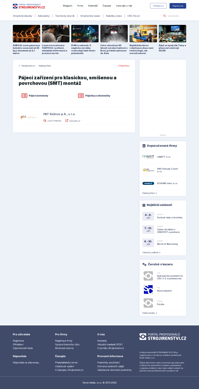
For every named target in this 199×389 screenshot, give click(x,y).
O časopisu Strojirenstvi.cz (69, 369)
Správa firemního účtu (67, 344)
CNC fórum (133, 15)
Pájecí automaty (38, 95)
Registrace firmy (63, 340)
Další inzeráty (148, 313)
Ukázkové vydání (64, 366)
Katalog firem (45, 65)
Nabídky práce (114, 15)
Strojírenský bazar (90, 15)
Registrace (18, 340)
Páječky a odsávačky (97, 95)
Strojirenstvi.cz (28, 65)
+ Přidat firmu (123, 65)
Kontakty (102, 340)
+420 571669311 (54, 121)
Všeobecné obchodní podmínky (114, 369)
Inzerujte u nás (124, 5)
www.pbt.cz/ (74, 121)
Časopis (107, 5)
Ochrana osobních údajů (110, 366)
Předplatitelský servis (66, 362)
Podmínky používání (108, 362)
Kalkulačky (44, 15)
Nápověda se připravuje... (26, 362)
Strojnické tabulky (22, 15)
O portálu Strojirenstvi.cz (110, 348)
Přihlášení (18, 344)
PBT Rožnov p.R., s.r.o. (59, 114)
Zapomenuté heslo (23, 348)
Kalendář (93, 5)
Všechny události (150, 252)
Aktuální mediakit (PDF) (110, 344)
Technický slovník (65, 15)
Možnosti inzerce (64, 348)
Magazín (67, 5)
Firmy (80, 5)
